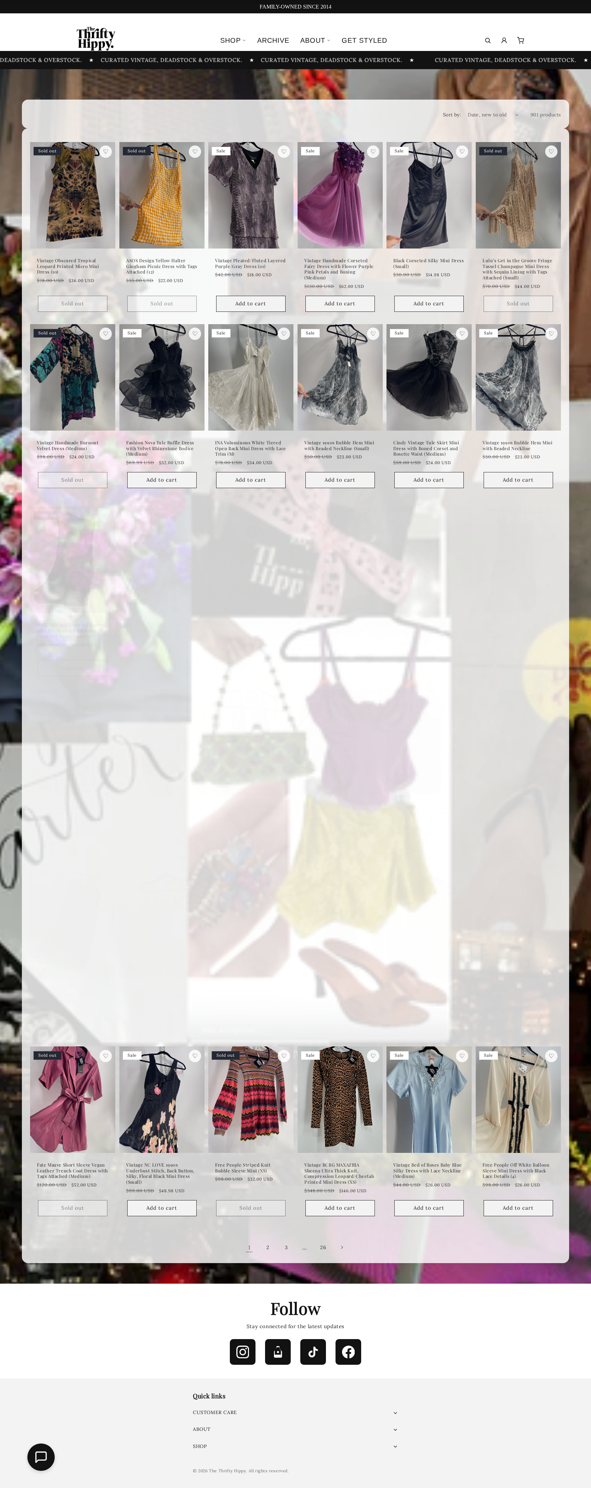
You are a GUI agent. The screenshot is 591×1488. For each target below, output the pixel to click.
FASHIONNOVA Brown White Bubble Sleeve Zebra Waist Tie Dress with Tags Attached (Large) (159, 627)
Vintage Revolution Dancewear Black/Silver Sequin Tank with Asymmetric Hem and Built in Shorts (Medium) (338, 991)
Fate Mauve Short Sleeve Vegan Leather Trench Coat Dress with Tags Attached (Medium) (72, 1170)
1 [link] (249, 1247)
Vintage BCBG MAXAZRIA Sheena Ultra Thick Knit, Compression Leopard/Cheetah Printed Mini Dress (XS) (339, 1173)
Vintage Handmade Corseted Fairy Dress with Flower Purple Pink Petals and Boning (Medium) (339, 268)
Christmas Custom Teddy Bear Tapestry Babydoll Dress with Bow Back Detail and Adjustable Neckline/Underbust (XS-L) (338, 809)
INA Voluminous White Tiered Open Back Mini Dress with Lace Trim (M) (250, 448)
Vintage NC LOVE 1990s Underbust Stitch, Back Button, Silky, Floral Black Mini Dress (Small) (160, 1173)
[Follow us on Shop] (278, 1352)
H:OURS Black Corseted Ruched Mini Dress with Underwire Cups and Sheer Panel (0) (72, 624)
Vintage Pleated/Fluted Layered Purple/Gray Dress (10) (250, 263)
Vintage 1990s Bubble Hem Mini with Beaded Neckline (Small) (339, 445)
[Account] (504, 40)
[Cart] (520, 40)
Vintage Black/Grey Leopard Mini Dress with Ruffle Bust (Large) (424, 806)
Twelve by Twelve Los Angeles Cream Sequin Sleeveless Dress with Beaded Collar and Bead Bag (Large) (427, 991)
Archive (273, 40)
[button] (295, 1413)
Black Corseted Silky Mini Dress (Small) (428, 263)
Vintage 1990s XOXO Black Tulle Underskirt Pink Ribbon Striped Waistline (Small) (250, 806)
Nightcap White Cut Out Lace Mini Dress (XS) (247, 621)
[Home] (95, 40)
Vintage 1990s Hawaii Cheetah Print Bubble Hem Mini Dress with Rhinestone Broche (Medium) (516, 627)
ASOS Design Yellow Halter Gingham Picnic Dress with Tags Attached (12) (161, 266)
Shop (230, 40)
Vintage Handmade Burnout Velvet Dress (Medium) (67, 445)
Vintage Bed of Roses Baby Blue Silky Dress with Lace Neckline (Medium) (427, 1170)
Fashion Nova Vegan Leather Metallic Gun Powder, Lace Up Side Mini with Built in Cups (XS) (70, 809)
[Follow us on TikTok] (313, 1352)
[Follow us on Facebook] (348, 1352)
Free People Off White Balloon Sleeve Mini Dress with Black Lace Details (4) (516, 1170)
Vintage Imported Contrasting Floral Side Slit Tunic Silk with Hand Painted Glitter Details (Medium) (426, 627)
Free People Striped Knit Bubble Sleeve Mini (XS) (243, 1167)
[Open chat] (41, 1457)
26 (323, 1247)
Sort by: (452, 115)
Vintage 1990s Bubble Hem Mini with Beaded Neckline (517, 445)
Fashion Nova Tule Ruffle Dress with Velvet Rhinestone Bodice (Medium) (160, 448)
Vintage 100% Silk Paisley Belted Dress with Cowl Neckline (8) (511, 988)
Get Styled (364, 40)
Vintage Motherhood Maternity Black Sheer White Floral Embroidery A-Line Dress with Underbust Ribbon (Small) (71, 991)
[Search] (488, 40)
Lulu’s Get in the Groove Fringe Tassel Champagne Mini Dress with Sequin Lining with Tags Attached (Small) (518, 268)
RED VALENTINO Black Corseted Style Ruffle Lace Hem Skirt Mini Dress (161, 806)
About (312, 40)
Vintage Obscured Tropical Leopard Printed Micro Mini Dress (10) (68, 266)
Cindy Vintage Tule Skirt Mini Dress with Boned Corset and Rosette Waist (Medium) (426, 448)
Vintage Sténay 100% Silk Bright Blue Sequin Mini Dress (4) (518, 803)
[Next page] (341, 1247)
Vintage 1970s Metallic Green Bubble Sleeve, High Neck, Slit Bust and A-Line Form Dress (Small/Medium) (248, 991)
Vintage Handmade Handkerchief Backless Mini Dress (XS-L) (335, 624)
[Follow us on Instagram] (242, 1352)
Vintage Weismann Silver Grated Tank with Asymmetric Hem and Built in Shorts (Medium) (159, 991)
